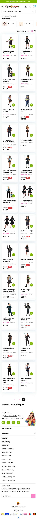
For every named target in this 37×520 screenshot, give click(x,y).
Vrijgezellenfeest (7, 452)
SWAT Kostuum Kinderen (26, 319)
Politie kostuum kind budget (8, 319)
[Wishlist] (30, 6)
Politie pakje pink (26, 140)
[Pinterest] (8, 422)
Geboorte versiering (8, 480)
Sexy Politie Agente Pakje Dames (9, 171)
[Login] (26, 6)
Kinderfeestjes (6, 459)
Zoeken (33, 11)
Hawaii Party (5, 445)
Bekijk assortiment (3, 6)
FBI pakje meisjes (9, 231)
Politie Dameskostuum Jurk (27, 80)
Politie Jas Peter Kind (26, 110)
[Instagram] (3, 422)
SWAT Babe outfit (27, 259)
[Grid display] (32, 31)
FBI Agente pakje (26, 201)
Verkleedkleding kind (8, 477)
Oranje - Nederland (8, 449)
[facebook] (13, 422)
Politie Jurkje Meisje (25, 290)
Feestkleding (6, 442)
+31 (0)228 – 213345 (10, 416)
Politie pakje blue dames (9, 110)
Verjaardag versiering (8, 466)
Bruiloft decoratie (7, 463)
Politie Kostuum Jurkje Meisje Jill (26, 171)
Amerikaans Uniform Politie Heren (9, 141)
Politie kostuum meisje (26, 52)
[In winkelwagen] (13, 46)
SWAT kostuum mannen (8, 349)
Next (23, 399)
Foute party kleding (8, 470)
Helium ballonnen (7, 473)
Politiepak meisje (26, 231)
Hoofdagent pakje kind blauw (9, 201)
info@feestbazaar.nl (12, 418)
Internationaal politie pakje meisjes (9, 290)
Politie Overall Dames (25, 349)
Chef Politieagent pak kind (9, 80)
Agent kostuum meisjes (26, 379)
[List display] (34, 31)
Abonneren (33, 496)
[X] (18, 422)
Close (18, 428)
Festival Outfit (6, 456)
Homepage (5, 16)
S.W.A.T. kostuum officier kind (9, 260)
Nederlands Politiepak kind (9, 52)
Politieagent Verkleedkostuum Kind (9, 380)
